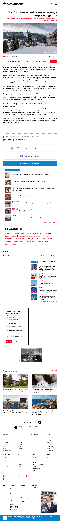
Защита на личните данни (24, 486)
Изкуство (20, 464)
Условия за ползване (23, 500)
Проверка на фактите (13, 489)
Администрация (49, 450)
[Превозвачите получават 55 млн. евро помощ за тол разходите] (8, 218)
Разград (37, 239)
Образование (49, 442)
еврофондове (30, 476)
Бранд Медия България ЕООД (24, 497)
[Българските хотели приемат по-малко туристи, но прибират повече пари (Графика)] (44, 381)
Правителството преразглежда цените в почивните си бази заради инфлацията (15, 390)
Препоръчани (47, 169)
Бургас (17, 233)
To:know (48, 459)
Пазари (20, 442)
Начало (34, 7)
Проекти (33, 454)
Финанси (20, 444)
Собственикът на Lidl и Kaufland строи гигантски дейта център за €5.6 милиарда (48, 290)
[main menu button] (55, 3)
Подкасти (34, 459)
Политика (48, 437)
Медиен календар (14, 509)
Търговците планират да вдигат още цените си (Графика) (28, 181)
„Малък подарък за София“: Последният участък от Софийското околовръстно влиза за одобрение (33, 189)
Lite (18, 454)
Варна (23, 233)
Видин (42, 233)
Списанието (49, 461)
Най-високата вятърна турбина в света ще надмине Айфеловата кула (47, 283)
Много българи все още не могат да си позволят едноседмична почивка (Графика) (15, 411)
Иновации (21, 440)
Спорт (20, 466)
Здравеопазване (50, 444)
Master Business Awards (37, 464)
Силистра (50, 239)
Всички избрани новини (49, 222)
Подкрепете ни (24, 503)
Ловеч (38, 236)
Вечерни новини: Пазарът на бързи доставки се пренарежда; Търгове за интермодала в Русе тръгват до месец (47, 269)
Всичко (47, 454)
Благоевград (9, 233)
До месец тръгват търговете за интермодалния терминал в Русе (30, 195)
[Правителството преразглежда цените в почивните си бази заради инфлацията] (15, 381)
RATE (33, 461)
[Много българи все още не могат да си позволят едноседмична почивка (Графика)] (15, 402)
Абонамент (12, 492)
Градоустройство (50, 446)
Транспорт (7, 444)
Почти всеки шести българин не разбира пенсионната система (29, 174)
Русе (43, 239)
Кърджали (22, 236)
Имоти (20, 446)
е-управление (8, 461)
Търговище (39, 241)
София (21, 241)
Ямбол (13, 244)
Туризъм (45, 7)
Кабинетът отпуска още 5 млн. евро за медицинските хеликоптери (30, 203)
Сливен (7, 241)
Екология (48, 448)
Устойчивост (35, 434)
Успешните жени (36, 468)
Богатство (21, 461)
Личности (21, 462)
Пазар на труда (8, 450)
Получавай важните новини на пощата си (28, 426)
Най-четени (29, 169)
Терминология (49, 457)
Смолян (14, 241)
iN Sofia (34, 466)
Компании (21, 437)
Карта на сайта (24, 492)
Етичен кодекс (13, 497)
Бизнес (19, 434)
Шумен (7, 244)
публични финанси (20, 476)
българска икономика (9, 476)
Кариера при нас (14, 500)
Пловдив (30, 239)
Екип (22, 488)
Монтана (45, 236)
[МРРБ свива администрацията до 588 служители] (8, 211)
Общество (48, 434)
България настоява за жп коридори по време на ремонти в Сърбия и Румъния (47, 276)
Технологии (7, 454)
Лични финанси (49, 439)
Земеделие (7, 446)
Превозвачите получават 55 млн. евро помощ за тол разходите (29, 217)
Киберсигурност (8, 462)
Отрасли (20, 439)
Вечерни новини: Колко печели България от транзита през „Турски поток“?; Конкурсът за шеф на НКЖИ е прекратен (31, 358)
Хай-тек (6, 464)
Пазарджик (8, 239)
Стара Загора (29, 241)
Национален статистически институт (29, 136)
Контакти (12, 493)
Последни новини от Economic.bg (48, 301)
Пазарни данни (49, 462)
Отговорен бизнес (36, 440)
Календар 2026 (35, 457)
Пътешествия (21, 459)
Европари (7, 439)
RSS (43, 422)
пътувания (46, 136)
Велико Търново (32, 233)
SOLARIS (34, 470)
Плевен (22, 239)
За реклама (12, 485)
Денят (27, 354)
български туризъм (9, 136)
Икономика (39, 7)
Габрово (7, 236)
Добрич (14, 236)
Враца (48, 233)
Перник (16, 239)
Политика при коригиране (24, 494)
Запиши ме (43, 427)
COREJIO (34, 462)
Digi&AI (6, 457)
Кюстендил (31, 236)
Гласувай (9, 341)
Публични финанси (9, 437)
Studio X (34, 518)
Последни (12, 169)
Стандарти (34, 439)
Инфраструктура (8, 440)
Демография (49, 440)
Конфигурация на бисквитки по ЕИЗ (14, 507)
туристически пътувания (21, 139)
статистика (8, 139)
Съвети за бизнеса (36, 437)
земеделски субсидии (8, 478)
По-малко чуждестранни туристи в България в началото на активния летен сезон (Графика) (44, 412)
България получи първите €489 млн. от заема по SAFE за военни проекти (47, 298)
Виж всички (54, 370)
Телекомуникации (8, 459)
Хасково (47, 241)
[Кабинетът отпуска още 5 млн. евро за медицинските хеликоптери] (8, 204)
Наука (20, 457)
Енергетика (7, 442)
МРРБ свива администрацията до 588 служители (25, 210)
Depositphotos (33, 519)
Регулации (21, 448)
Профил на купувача (12, 504)
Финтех (6, 466)
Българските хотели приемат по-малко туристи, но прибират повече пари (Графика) (43, 391)
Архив (15, 341)
